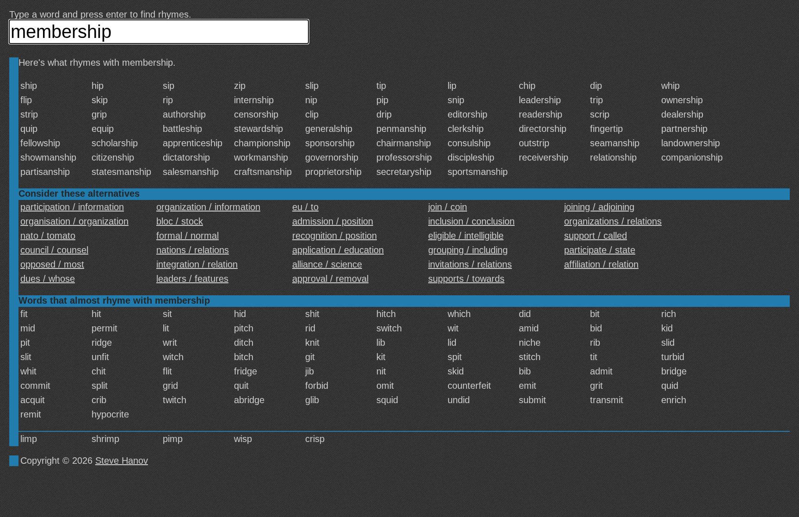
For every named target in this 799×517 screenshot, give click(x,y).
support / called (595, 235)
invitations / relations (470, 264)
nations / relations (192, 250)
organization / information (208, 207)
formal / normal (187, 235)
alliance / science (327, 264)
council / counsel (54, 250)
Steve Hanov (121, 460)
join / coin (447, 207)
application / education (338, 250)
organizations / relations (613, 221)
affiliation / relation (601, 264)
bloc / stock (179, 221)
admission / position (332, 221)
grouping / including (468, 250)
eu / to (305, 207)
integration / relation (197, 264)
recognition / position (334, 235)
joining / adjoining (599, 207)
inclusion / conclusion (471, 221)
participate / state (599, 250)
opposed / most (52, 264)
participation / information (72, 207)
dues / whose (47, 279)
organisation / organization (74, 221)
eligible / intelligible (466, 235)
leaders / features (192, 279)
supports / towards (466, 279)
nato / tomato (47, 235)
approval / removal (330, 279)
